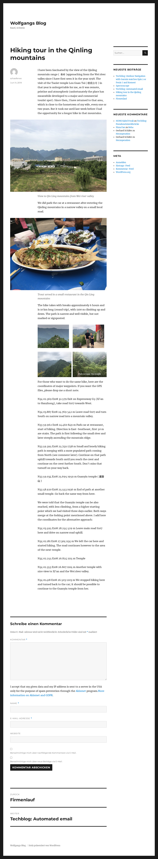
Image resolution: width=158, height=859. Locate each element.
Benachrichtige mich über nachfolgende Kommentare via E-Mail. (43, 753)
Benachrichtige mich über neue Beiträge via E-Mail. (36, 761)
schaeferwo (16, 78)
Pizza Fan (120, 127)
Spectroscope (122, 85)
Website (15, 733)
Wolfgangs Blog (28, 23)
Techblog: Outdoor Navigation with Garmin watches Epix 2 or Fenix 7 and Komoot (131, 79)
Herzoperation (123, 134)
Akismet (81, 690)
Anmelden (121, 162)
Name (14, 703)
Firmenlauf (121, 98)
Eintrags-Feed (123, 165)
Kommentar (18, 639)
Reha (130, 127)
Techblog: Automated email (129, 89)
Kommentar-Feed (125, 169)
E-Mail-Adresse (21, 718)
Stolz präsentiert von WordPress (44, 845)
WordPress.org (123, 172)
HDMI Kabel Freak (125, 121)
